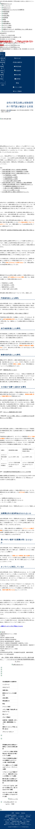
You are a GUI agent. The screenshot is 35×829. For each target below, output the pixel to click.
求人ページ (5, 714)
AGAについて (7, 7)
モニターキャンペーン (26, 819)
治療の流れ (6, 21)
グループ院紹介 (7, 27)
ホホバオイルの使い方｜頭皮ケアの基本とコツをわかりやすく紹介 (10, 794)
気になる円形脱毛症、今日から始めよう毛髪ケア (15, 313)
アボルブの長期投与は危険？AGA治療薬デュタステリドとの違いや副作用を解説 (10, 760)
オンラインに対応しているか (11, 190)
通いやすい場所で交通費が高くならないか (15, 188)
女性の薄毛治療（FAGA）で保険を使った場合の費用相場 (17, 182)
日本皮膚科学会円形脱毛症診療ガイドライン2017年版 (17, 471)
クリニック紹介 (7, 25)
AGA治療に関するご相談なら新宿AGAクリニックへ (15, 191)
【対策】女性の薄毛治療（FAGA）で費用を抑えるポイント (17, 184)
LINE (13, 812)
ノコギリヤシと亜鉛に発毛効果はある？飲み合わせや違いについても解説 (10, 753)
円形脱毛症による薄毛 (9, 175)
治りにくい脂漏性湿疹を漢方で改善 (12, 412)
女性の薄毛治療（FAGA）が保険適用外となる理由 (15, 171)
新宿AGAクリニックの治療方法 (9, 694)
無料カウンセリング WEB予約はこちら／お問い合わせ (18, 29)
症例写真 (6, 17)
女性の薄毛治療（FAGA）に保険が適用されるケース (15, 173)
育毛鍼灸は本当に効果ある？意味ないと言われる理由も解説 (10, 746)
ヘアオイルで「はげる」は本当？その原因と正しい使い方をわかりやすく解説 (10, 787)
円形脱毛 (6, 13)
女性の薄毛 (6, 15)
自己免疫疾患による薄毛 (10, 177)
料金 (5, 19)
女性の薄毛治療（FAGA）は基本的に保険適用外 (14, 169)
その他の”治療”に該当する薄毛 (12, 180)
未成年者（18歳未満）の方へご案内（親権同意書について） (10, 722)
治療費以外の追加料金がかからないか (13, 186)
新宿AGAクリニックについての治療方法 (14, 9)
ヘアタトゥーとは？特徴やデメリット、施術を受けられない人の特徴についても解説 (10, 774)
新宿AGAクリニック (17, 826)
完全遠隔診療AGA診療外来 (9, 681)
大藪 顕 (2, 634)
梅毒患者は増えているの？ (10, 370)
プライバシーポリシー (9, 31)
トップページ (7, 5)
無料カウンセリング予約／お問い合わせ (10, 728)
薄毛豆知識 (6, 11)
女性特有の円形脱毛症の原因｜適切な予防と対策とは (20, 230)
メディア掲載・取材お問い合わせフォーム (10, 710)
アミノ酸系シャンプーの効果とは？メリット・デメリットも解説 (10, 767)
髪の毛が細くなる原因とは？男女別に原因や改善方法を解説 (10, 780)
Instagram (23, 812)
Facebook (17, 812)
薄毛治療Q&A (7, 23)
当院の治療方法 (2, 59)
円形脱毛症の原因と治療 (17, 821)
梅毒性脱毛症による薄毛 (10, 179)
